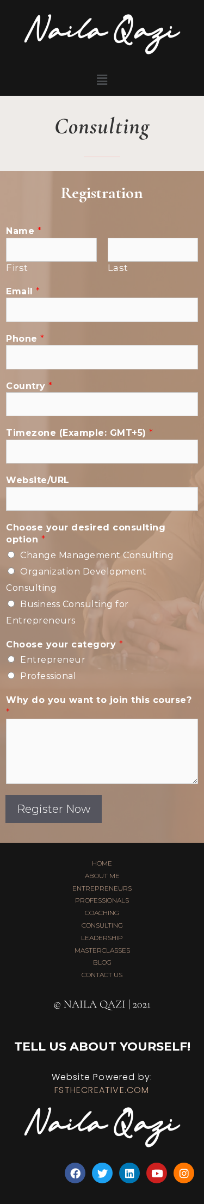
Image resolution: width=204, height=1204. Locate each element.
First (17, 267)
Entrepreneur (52, 660)
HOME (102, 863)
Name (23, 231)
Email (23, 291)
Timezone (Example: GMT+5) (79, 433)
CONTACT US (102, 975)
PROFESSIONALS (102, 900)
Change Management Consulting (97, 555)
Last (118, 267)
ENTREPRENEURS (102, 888)
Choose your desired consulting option (85, 533)
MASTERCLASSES (102, 950)
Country (29, 386)
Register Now (53, 809)
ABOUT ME (102, 876)
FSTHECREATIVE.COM (101, 1090)
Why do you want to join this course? (98, 706)
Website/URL (38, 480)
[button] (101, 80)
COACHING (102, 913)
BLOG (102, 962)
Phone (25, 339)
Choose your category (64, 644)
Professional (48, 676)
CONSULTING (102, 925)
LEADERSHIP (102, 938)
